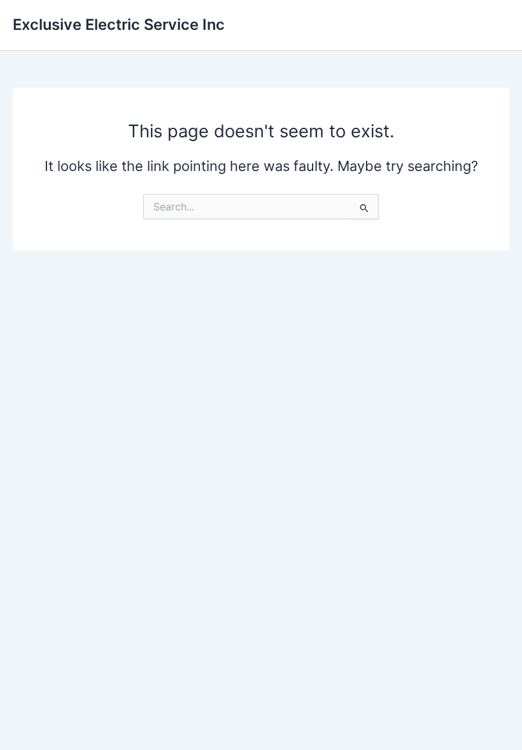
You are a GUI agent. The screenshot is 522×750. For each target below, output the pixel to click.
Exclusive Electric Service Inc (119, 24)
